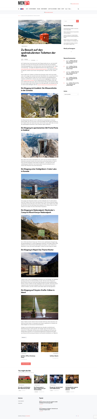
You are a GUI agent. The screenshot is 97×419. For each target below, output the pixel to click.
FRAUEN (38, 8)
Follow (71, 53)
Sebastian (26, 59)
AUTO (27, 8)
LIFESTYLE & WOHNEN (52, 8)
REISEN (59, 8)
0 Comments (33, 60)
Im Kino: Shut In (54, 356)
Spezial (41, 400)
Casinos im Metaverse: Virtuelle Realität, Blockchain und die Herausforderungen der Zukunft (71, 36)
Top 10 (66, 8)
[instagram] (22, 9)
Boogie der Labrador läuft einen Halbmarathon (56, 388)
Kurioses (24, 337)
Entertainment (24, 353)
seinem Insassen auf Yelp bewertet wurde (47, 84)
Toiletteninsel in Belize (29, 80)
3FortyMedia (27, 415)
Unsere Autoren (21, 401)
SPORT (62, 8)
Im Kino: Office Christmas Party (28, 356)
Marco (20, 390)
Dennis (52, 390)
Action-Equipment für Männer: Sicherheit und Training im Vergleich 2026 (71, 44)
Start (19, 15)
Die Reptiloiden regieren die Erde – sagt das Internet (72, 388)
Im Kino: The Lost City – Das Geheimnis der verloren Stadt (71, 62)
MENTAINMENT (44, 8)
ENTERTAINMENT (32, 8)
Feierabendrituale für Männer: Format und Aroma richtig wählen (71, 29)
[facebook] (21, 9)
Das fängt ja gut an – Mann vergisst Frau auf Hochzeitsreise (39, 388)
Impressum (20, 403)
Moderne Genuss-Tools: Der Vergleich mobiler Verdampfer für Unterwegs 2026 (71, 40)
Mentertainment (24, 46)
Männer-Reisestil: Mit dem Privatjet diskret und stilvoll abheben (71, 32)
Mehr (69, 8)
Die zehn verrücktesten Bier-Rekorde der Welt (24, 388)
